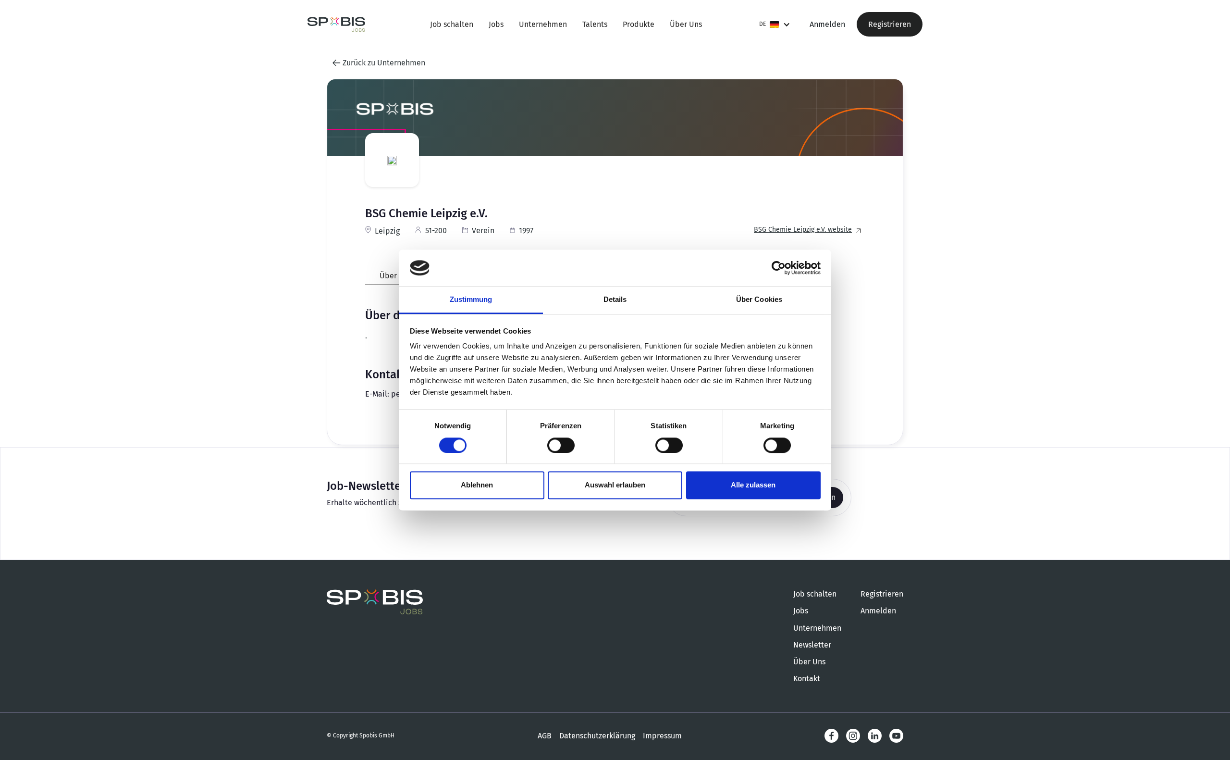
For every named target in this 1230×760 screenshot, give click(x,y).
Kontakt (806, 678)
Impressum (662, 735)
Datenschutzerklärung (597, 735)
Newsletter (812, 644)
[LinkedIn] (875, 736)
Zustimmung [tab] (471, 300)
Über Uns (686, 24)
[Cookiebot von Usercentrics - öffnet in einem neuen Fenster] (779, 268)
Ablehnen (477, 485)
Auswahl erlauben (615, 485)
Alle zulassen (753, 485)
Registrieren (889, 24)
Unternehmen (543, 24)
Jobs (496, 24)
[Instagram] (853, 736)
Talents (594, 24)
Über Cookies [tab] (759, 300)
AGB (545, 735)
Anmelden (827, 24)
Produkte (638, 24)
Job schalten (451, 24)
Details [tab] (615, 300)
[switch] (561, 445)
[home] (336, 24)
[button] (774, 24)
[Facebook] (831, 736)
